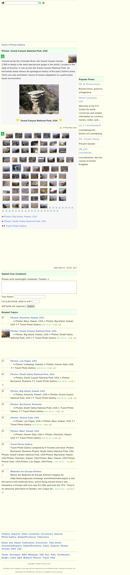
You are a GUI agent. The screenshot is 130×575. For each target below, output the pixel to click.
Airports (15, 534)
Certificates (63, 555)
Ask (19, 549)
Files (53, 555)
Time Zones (55, 543)
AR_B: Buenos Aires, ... (91, 84)
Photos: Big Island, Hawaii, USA (20, 216)
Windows (33, 555)
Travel (46, 558)
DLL (47, 555)
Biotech (27, 558)
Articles (6, 549)
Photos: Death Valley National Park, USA (25, 221)
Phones (37, 558)
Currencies (47, 534)
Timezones (43, 537)
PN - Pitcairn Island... (90, 139)
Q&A (19, 558)
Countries (34, 534)
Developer (15, 555)
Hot (11, 543)
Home (5, 45)
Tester (5, 555)
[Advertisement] (39, 24)
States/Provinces (27, 537)
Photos (64, 546)
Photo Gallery (17, 45)
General (58, 534)
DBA (24, 555)
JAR (41, 555)
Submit (31, 306)
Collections (28, 543)
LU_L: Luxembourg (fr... (91, 125)
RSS (13, 549)
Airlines (6, 534)
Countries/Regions (12, 546)
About (17, 543)
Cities (24, 534)
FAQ (53, 558)
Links (13, 558)
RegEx (5, 558)
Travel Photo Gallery (16, 226)
